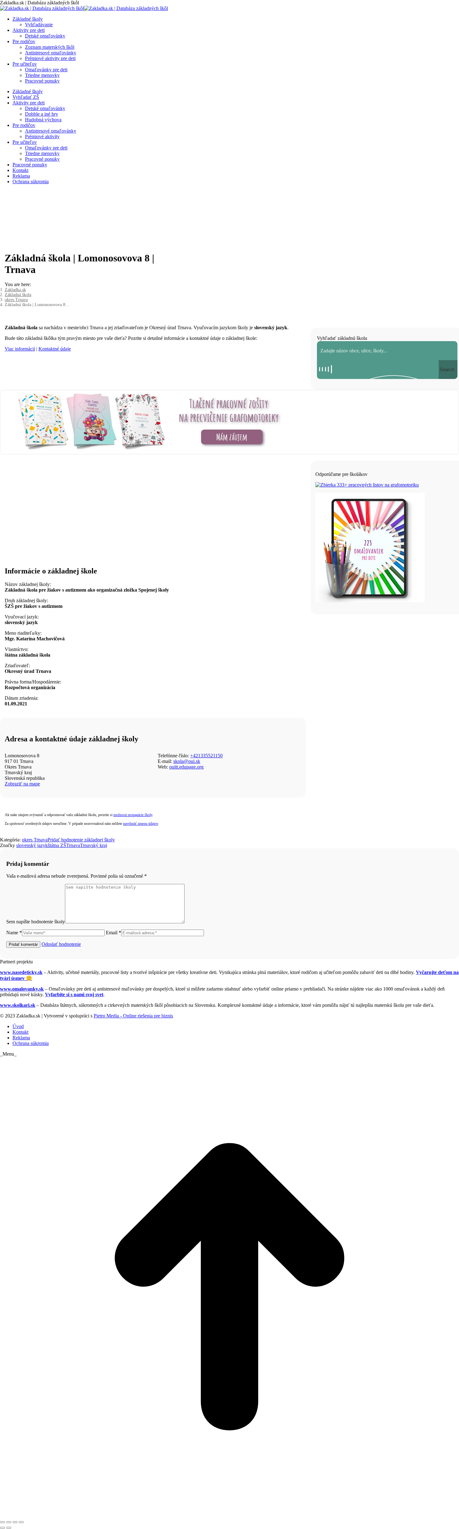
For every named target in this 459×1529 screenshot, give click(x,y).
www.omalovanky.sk (22, 989)
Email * (113, 932)
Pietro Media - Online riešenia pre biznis (133, 1015)
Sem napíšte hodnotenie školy (35, 921)
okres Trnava (34, 839)
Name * (14, 932)
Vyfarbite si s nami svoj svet (74, 994)
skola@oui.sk (186, 761)
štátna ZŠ (57, 845)
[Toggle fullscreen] (14, 1522)
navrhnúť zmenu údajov (140, 823)
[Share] (8, 1522)
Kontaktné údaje (54, 348)
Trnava (73, 845)
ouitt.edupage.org (186, 767)
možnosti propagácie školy (132, 815)
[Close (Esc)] (2, 1522)
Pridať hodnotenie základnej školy (81, 839)
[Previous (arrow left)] (2, 1528)
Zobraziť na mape (22, 783)
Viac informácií (20, 348)
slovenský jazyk (32, 845)
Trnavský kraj (93, 845)
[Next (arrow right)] (8, 1528)
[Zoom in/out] (21, 1522)
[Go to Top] (229, 1514)
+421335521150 (206, 755)
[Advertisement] (153, 512)
